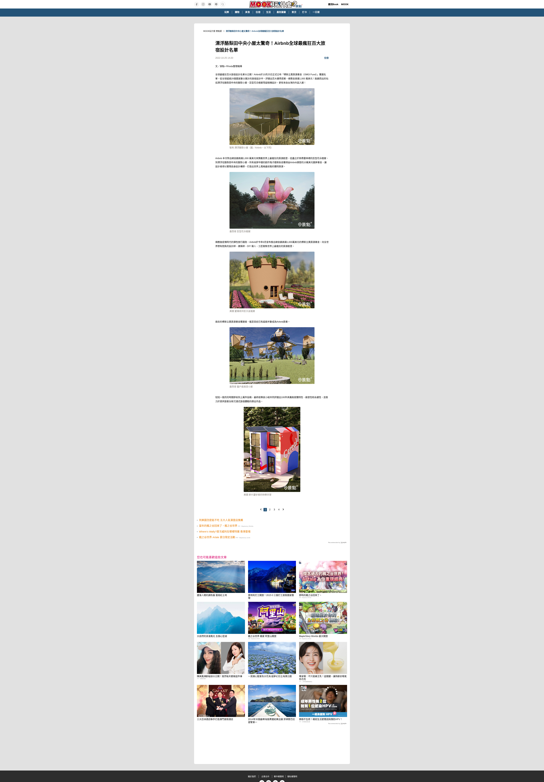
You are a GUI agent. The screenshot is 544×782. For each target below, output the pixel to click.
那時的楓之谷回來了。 (310, 595)
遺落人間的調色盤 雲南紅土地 (212, 595)
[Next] (283, 509)
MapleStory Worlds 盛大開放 (313, 636)
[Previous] (260, 509)
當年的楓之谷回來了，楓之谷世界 (218, 525)
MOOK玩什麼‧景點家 (212, 31)
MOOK (344, 4)
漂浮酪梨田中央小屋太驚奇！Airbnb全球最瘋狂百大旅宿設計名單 (255, 31)
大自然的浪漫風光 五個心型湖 (212, 636)
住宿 (326, 58)
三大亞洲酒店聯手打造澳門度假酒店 (215, 719)
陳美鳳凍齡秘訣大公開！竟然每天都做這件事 (219, 676)
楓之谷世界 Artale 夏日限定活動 (217, 537)
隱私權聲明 (292, 776)
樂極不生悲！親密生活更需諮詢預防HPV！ (320, 719)
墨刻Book (333, 4)
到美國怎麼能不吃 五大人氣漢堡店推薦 (221, 520)
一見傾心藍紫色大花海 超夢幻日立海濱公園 (270, 676)
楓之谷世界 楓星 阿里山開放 (262, 636)
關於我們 (252, 776)
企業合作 (265, 776)
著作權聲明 (279, 776)
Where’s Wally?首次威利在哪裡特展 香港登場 (224, 531)
